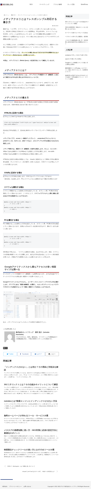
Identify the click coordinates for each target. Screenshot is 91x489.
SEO (6, 348)
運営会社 (4, 486)
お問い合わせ (27, 486)
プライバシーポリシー (15, 486)
